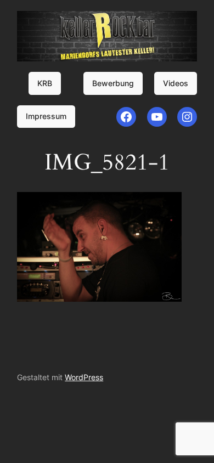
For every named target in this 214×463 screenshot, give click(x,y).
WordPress (84, 377)
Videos (175, 83)
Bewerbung (113, 83)
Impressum (46, 116)
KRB (44, 83)
